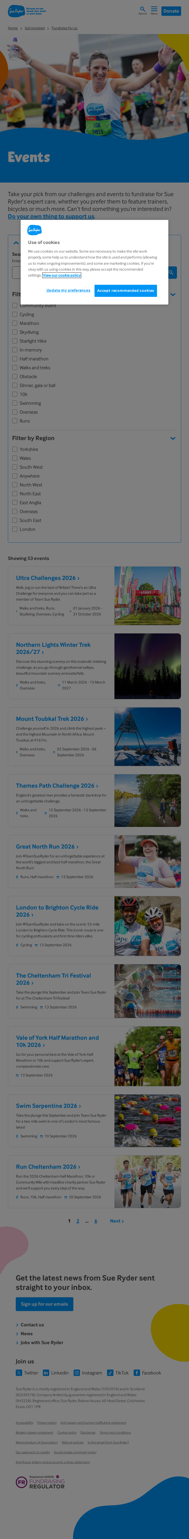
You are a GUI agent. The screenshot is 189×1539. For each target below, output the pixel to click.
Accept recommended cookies (125, 290)
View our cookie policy (62, 275)
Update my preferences (69, 290)
